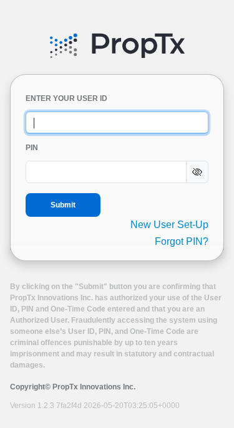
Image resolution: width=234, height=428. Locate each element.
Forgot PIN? (181, 241)
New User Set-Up (169, 224)
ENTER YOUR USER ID (66, 98)
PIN (32, 147)
